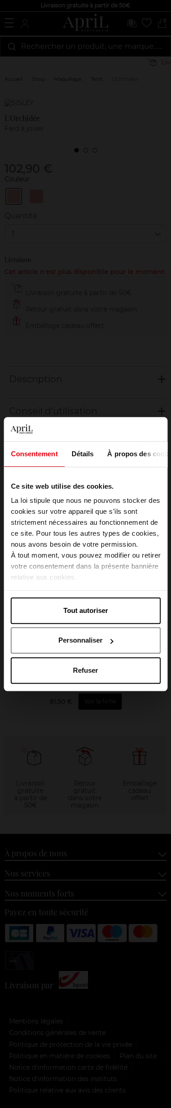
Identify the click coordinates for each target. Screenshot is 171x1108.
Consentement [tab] (33, 454)
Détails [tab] (82, 454)
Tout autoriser (85, 610)
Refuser (85, 670)
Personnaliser (80, 640)
